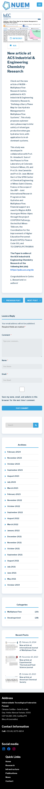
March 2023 (12, 488)
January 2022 (13, 530)
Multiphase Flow (14, 612)
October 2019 (13, 585)
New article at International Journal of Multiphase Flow (29, 647)
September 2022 (15, 512)
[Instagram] (14, 749)
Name (5, 360)
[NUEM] (16, 5)
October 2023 (13, 464)
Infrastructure (12, 769)
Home (8, 761)
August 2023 (13, 476)
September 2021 (14, 555)
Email (5, 374)
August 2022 (13, 518)
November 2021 (14, 543)
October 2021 (13, 549)
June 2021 (11, 573)
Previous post (13, 300)
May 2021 (11, 579)
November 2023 (14, 458)
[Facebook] (9, 749)
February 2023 (14, 494)
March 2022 (12, 524)
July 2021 (11, 567)
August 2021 (13, 561)
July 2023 (11, 482)
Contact (9, 781)
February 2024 (14, 452)
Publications (11, 773)
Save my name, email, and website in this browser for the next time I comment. (19, 399)
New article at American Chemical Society (28, 679)
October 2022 (13, 506)
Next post (32, 300)
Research (10, 765)
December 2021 (14, 536)
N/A (14, 46)
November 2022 (14, 500)
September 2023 (15, 470)
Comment (6, 335)
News (8, 777)
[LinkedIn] (4, 749)
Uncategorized (14, 618)
